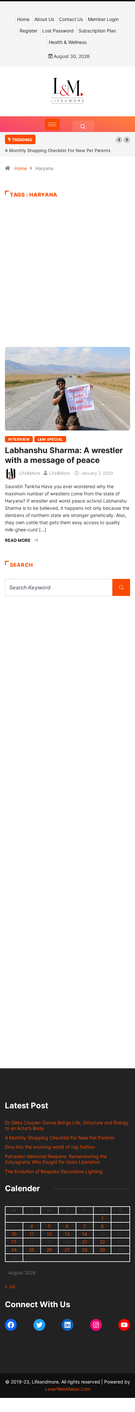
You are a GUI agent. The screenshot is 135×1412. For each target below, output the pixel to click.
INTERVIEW (18, 439)
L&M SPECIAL (50, 439)
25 (31, 1249)
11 (31, 1234)
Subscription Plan (97, 30)
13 (67, 1234)
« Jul (10, 1286)
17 (13, 1242)
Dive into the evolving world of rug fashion (51, 1147)
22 (102, 1242)
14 (84, 1234)
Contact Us (71, 19)
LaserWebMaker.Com (67, 1389)
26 (49, 1249)
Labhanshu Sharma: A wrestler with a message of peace (64, 455)
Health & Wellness (68, 42)
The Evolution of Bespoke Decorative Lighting (54, 1171)
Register (28, 30)
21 (84, 1242)
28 (84, 1249)
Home (23, 19)
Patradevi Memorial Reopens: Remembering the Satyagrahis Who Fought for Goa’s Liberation (56, 1159)
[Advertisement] (67, 282)
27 (67, 1249)
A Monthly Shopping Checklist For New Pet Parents (57, 150)
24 (14, 1249)
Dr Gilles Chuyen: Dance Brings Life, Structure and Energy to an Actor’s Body (67, 1125)
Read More (17, 540)
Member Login (103, 19)
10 (14, 1234)
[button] (119, 140)
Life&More (29, 473)
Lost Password (58, 30)
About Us (44, 19)
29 (102, 1249)
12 (49, 1234)
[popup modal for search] (83, 126)
